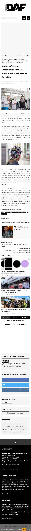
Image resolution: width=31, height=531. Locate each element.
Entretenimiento (8, 426)
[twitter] (15, 442)
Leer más (28, 529)
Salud (15, 59)
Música (5, 432)
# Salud (16, 212)
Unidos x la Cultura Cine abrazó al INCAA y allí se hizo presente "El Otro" (14, 291)
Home (3, 59)
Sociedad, (10, 83)
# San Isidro (23, 212)
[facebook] (12, 442)
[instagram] (18, 442)
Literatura (22, 429)
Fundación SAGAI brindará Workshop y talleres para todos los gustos (14, 272)
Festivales (12, 429)
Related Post (5, 255)
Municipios (9, 59)
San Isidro (21, 59)
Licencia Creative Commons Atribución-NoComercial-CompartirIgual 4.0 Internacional (13, 365)
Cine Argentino (8, 423)
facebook (25, 317)
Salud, (28, 81)
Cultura (4, 259)
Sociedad (4, 60)
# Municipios (8, 212)
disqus (15, 317)
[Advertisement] (15, 38)
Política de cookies (7, 518)
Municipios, (23, 81)
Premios (12, 432)
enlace (4, 512)
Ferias (5, 429)
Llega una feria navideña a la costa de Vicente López (13, 310)
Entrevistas (20, 426)
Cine (3, 278)
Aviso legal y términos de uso (10, 469)
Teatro (19, 432)
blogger (5, 317)
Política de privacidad (8, 494)
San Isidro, (4, 83)
